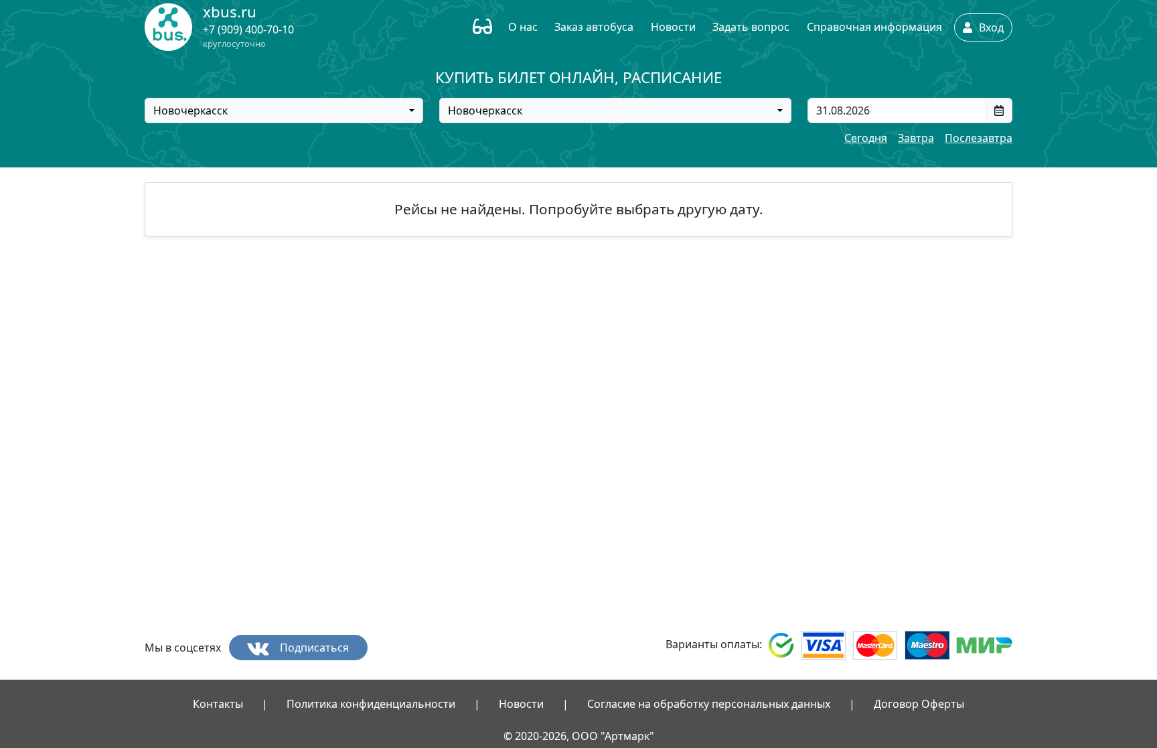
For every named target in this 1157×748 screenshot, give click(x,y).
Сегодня (865, 138)
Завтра (916, 138)
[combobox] (284, 110)
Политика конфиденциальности (371, 703)
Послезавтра (978, 138)
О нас (523, 26)
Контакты (218, 703)
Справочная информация (874, 26)
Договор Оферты (919, 703)
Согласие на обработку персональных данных (708, 703)
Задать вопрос (750, 26)
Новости (673, 26)
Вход (990, 27)
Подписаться (313, 647)
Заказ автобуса (593, 26)
